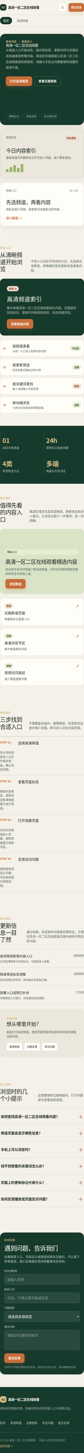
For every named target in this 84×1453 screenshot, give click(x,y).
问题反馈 (32, 1046)
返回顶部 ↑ (7, 1446)
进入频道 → (14, 218)
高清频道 (22, 20)
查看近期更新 (48, 81)
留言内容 (9, 1326)
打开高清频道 (19, 81)
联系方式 (9, 1289)
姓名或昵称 (10, 1271)
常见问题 (50, 1046)
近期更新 (31, 1423)
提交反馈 (76, 7)
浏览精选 (15, 584)
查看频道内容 (20, 324)
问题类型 (9, 1308)
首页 (6, 20)
